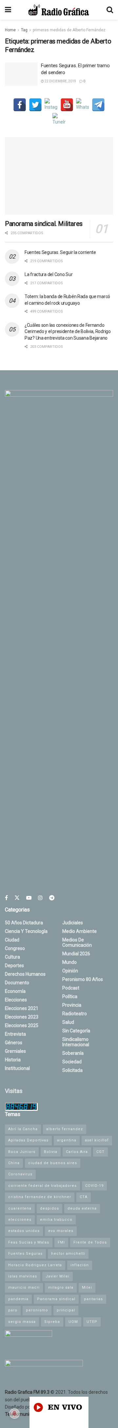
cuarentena (19, 1208)
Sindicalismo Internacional (75, 1042)
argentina (66, 1140)
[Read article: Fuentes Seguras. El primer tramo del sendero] (21, 74)
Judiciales (72, 922)
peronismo (37, 1310)
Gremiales (15, 1051)
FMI (61, 1242)
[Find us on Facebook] (6, 898)
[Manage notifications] (14, 1413)
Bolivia (50, 1152)
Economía (15, 991)
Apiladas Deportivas (28, 1140)
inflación (79, 1265)
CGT (100, 1152)
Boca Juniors (21, 1152)
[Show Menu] (8, 10)
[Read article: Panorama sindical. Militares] (59, 176)
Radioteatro (74, 1013)
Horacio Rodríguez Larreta (35, 1265)
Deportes (14, 965)
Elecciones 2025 (21, 1025)
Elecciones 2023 (21, 1017)
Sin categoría (76, 1030)
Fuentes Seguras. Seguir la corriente (60, 252)
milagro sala (60, 1287)
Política (69, 996)
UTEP (92, 1322)
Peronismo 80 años (82, 979)
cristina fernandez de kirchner (39, 1197)
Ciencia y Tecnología (26, 931)
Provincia (71, 1005)
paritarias (93, 1299)
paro (12, 1310)
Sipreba (52, 1322)
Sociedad (72, 1061)
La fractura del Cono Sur (48, 274)
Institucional (17, 1068)
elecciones (19, 1220)
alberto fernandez (64, 1129)
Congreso (15, 948)
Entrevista (15, 1034)
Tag (24, 30)
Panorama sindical (56, 1299)
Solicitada (72, 1070)
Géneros (13, 1042)
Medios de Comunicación (77, 942)
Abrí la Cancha (23, 1129)
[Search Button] (110, 10)
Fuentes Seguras (25, 1253)
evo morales (60, 1231)
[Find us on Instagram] (40, 898)
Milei (87, 1287)
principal (66, 1310)
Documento (17, 982)
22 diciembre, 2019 (60, 81)
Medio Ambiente (79, 931)
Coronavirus (20, 1174)
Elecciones (16, 999)
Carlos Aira (77, 1152)
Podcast (70, 988)
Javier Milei (57, 1276)
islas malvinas (22, 1276)
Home (10, 30)
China (14, 1163)
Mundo (69, 962)
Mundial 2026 (76, 953)
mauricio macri (24, 1287)
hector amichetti (68, 1253)
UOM (73, 1322)
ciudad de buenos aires (52, 1163)
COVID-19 (94, 1186)
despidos (49, 1208)
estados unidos (24, 1231)
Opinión (70, 970)
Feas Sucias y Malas (28, 1242)
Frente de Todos (90, 1242)
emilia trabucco (56, 1220)
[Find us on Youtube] (28, 898)
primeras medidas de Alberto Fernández (69, 30)
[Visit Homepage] (58, 9)
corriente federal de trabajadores (42, 1186)
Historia (13, 1059)
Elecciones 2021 (21, 1008)
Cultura (12, 957)
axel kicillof (97, 1140)
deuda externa (82, 1208)
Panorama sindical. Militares (44, 224)
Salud (68, 1022)
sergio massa (22, 1322)
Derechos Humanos (25, 974)
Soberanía (73, 1053)
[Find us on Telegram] (51, 898)
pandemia (18, 1299)
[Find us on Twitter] (17, 898)
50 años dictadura (24, 922)
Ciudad (12, 939)
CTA (84, 1197)
